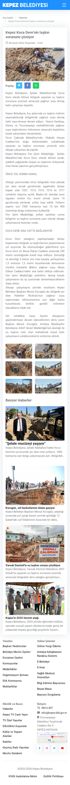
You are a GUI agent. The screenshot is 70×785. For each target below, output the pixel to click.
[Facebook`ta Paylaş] (27, 85)
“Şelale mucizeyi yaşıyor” (26, 443)
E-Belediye (43, 661)
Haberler (23, 17)
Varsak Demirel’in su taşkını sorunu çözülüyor (33, 565)
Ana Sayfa (8, 17)
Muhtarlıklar (10, 686)
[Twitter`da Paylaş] (19, 85)
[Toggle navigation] (64, 5)
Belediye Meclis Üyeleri (17, 652)
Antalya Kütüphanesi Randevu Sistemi (49, 654)
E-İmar (41, 667)
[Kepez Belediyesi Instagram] (47, 748)
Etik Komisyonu (12, 680)
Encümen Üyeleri (13, 657)
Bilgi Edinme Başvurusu (51, 683)
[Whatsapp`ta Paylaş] (36, 85)
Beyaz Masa (44, 688)
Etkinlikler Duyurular (15, 726)
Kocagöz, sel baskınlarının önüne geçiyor (30, 508)
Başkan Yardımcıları (14, 646)
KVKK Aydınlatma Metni (23, 776)
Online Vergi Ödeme (49, 646)
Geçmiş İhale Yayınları (16, 747)
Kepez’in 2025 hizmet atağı (22, 618)
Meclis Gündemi (12, 753)
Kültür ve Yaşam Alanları (12, 734)
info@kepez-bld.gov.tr (54, 712)
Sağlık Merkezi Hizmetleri (46, 675)
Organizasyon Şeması (16, 675)
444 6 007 (47, 708)
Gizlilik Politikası (53, 776)
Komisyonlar (10, 663)
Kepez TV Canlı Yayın (15, 714)
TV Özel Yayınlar (12, 720)
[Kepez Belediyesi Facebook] (39, 748)
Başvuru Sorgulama (48, 694)
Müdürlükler (10, 669)
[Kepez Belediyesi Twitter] (54, 748)
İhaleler (7, 741)
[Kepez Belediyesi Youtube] (62, 748)
